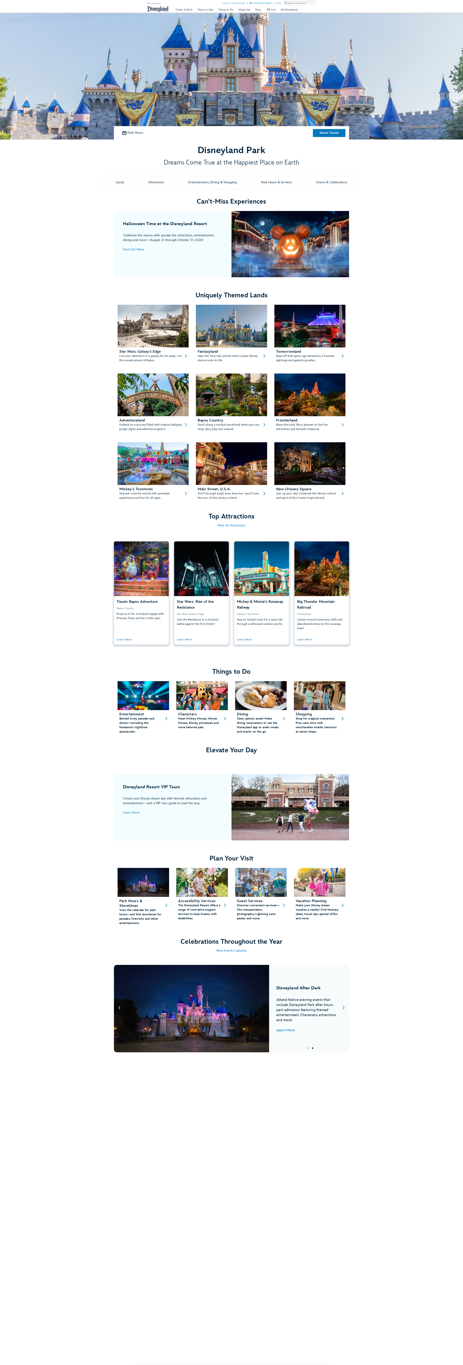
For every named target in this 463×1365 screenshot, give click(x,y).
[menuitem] (251, 3)
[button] (271, 10)
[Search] (286, 3)
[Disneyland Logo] (157, 9)
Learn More (131, 813)
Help (279, 3)
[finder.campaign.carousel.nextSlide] (343, 1008)
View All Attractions (231, 525)
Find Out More (133, 249)
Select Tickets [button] (329, 133)
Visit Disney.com (153, 3)
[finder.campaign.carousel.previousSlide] (119, 1008)
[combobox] (300, 3)
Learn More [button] (124, 639)
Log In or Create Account (234, 3)
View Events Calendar (231, 951)
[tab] (231, 1008)
